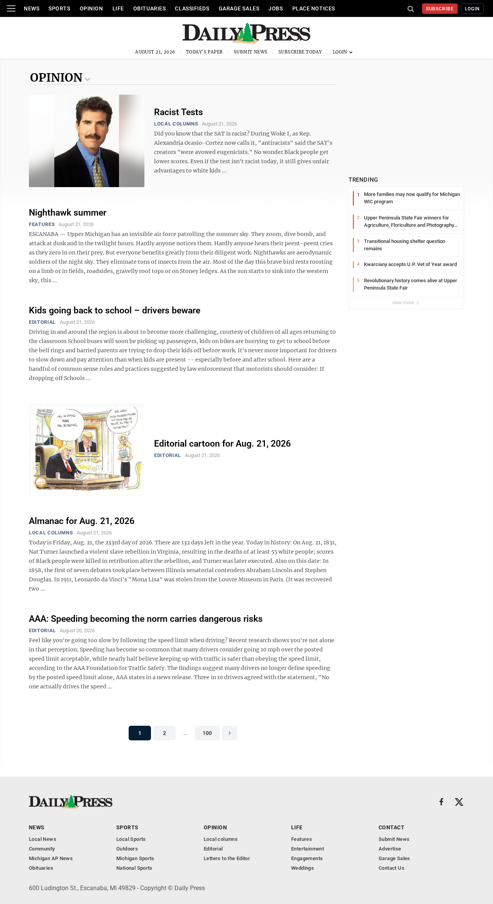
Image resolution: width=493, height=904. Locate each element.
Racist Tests (178, 112)
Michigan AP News (51, 858)
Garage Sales (239, 8)
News (31, 8)
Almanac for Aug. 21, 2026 (81, 521)
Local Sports (131, 839)
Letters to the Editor (227, 858)
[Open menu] (11, 8)
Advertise (390, 849)
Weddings (302, 868)
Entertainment (307, 849)
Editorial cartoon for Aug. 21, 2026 (222, 444)
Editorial (42, 322)
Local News (42, 839)
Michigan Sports (135, 858)
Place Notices (313, 8)
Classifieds (192, 8)
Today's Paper (204, 52)
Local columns (176, 124)
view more (403, 302)
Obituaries (149, 8)
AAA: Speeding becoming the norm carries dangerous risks (146, 619)
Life (118, 8)
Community (42, 849)
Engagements (307, 858)
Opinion (91, 8)
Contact (391, 827)
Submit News (251, 52)
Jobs (275, 8)
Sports (59, 8)
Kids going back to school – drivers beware (114, 310)
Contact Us (391, 868)
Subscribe (440, 9)
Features (42, 224)
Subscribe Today (300, 52)
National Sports (134, 868)
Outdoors (127, 849)
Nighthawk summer (67, 213)
